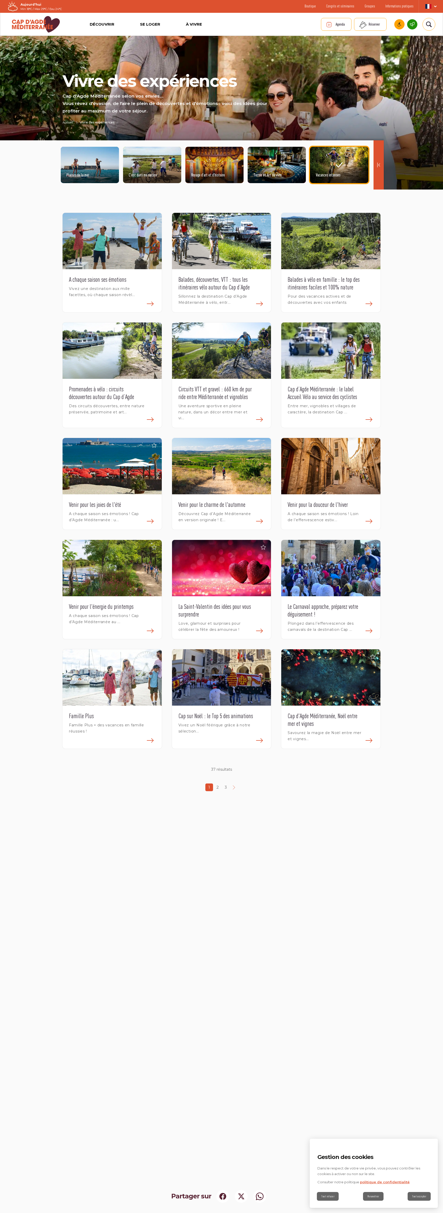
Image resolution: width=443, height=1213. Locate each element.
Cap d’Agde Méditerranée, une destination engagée (412, 24)
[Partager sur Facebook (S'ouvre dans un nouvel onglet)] (222, 1196)
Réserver (374, 24)
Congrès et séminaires (340, 6)
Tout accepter (419, 1196)
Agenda (340, 24)
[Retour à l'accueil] (36, 24)
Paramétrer (373, 1196)
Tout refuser (327, 1196)
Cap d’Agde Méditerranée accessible (399, 24)
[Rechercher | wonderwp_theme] (428, 24)
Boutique (310, 6)
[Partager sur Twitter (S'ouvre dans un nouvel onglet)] (241, 1196)
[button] (154, 220)
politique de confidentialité (385, 1182)
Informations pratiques (399, 6)
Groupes (370, 6)
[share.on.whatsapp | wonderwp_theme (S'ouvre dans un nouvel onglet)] (259, 1196)
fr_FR (431, 6)
